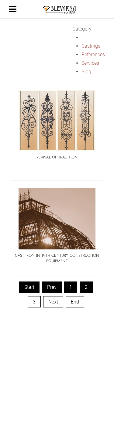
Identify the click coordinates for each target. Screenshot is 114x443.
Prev (52, 287)
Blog (86, 71)
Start (29, 287)
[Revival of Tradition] (57, 117)
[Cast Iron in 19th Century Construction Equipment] (57, 215)
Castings (90, 46)
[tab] (88, 29)
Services (90, 63)
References (93, 54)
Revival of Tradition (57, 157)
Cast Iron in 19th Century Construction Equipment (57, 258)
